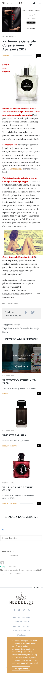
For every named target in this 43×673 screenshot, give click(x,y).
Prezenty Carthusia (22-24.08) (19, 382)
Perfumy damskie (9, 503)
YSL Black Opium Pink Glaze (17, 489)
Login (2, 529)
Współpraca (21, 635)
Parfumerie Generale (18, 328)
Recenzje (34, 328)
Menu (40, 3)
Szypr (5, 332)
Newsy (5, 55)
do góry (36, 587)
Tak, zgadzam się (21, 668)
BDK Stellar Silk (14, 435)
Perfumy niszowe (9, 446)
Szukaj (34, 3)
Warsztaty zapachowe (21, 631)
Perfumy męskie (21, 622)
